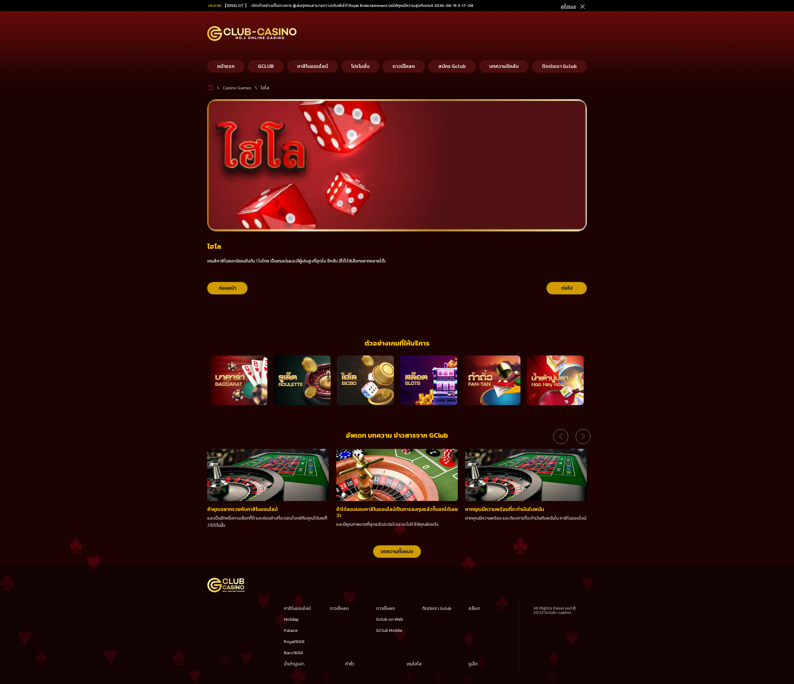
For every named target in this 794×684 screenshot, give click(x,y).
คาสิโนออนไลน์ (297, 608)
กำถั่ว (349, 664)
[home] (226, 591)
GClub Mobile (389, 630)
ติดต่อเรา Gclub (436, 608)
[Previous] (560, 436)
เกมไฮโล (414, 664)
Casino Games (237, 88)
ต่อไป (567, 288)
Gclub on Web (389, 619)
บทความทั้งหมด (397, 551)
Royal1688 (294, 641)
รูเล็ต (473, 664)
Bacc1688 (293, 653)
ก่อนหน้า (227, 288)
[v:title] (210, 86)
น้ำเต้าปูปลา (294, 664)
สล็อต (474, 608)
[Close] (582, 6)
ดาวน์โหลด (339, 608)
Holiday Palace (291, 625)
